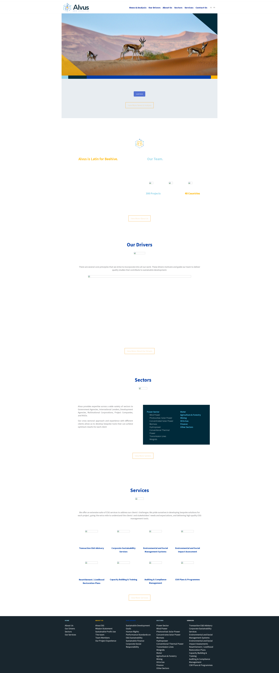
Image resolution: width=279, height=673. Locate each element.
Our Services (70, 634)
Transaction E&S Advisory (200, 625)
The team (99, 634)
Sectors (68, 631)
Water (159, 653)
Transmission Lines (165, 646)
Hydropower (162, 640)
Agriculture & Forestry (166, 656)
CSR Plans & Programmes (201, 665)
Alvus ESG (99, 625)
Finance (159, 665)
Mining (159, 659)
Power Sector (162, 625)
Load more (139, 94)
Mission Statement (103, 628)
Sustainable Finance (135, 640)
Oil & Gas (160, 662)
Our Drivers (70, 628)
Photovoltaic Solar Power (168, 631)
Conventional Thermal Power (169, 643)
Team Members (102, 637)
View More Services (139, 597)
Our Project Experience (105, 640)
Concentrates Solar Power (168, 634)
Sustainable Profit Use (105, 631)
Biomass (160, 637)
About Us (69, 625)
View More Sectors (143, 455)
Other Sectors (162, 668)
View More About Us (139, 218)
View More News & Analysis (139, 105)
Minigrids (160, 649)
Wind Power (161, 628)
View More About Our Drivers (139, 351)
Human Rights (132, 631)
